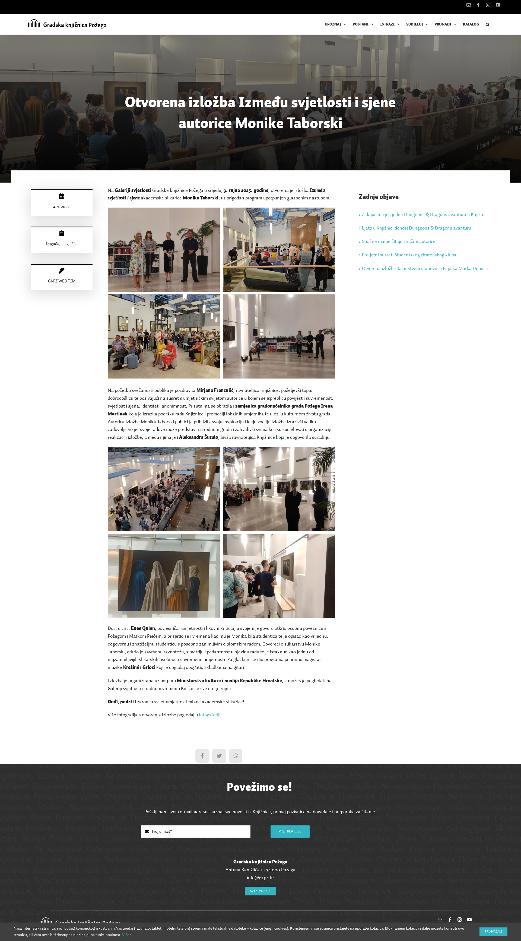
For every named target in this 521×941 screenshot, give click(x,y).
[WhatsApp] (235, 756)
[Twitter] (219, 756)
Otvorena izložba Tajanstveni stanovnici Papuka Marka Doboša (425, 268)
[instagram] (460, 919)
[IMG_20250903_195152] (279, 537)
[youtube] (469, 919)
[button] (487, 24)
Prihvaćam (493, 931)
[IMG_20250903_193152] (279, 450)
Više (126, 935)
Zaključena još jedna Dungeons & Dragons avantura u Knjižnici (425, 214)
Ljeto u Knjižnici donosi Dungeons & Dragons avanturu (416, 228)
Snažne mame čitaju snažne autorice (399, 241)
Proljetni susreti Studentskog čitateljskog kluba (409, 255)
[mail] (440, 919)
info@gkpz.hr (260, 877)
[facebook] (450, 919)
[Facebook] (202, 756)
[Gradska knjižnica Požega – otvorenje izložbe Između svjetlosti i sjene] (164, 211)
